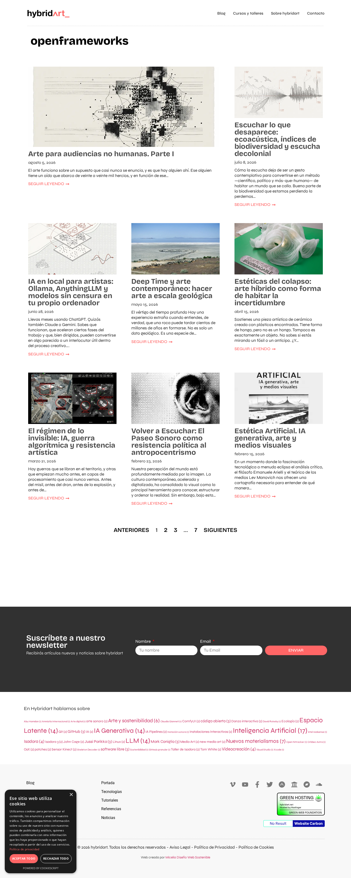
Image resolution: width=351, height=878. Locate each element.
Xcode (279, 749)
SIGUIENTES (220, 530)
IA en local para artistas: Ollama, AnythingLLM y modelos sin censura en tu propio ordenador (70, 292)
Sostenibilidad (139, 749)
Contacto (315, 13)
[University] (294, 784)
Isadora (34, 741)
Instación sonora (178, 731)
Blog (221, 13)
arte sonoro (96, 721)
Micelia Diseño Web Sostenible (187, 857)
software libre (115, 749)
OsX (29, 749)
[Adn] (282, 784)
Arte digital (78, 721)
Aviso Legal (180, 847)
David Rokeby (272, 721)
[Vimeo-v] (233, 784)
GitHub (76, 731)
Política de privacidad (24, 849)
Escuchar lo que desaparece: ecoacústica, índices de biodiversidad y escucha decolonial (277, 139)
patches (43, 749)
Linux (119, 742)
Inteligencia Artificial (270, 730)
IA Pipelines (156, 732)
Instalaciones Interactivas (211, 732)
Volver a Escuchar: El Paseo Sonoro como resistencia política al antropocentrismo (168, 442)
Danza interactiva (246, 721)
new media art (212, 742)
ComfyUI (191, 721)
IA (89, 732)
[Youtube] (245, 784)
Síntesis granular (159, 749)
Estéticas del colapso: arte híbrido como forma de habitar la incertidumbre (277, 292)
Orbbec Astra (316, 742)
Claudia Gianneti (170, 721)
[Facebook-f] (257, 784)
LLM (138, 741)
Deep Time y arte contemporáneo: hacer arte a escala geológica (172, 288)
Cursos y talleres (248, 13)
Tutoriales (109, 800)
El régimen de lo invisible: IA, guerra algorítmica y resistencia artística (71, 442)
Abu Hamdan (32, 721)
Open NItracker (296, 742)
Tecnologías (111, 791)
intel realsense (317, 731)
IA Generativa (119, 731)
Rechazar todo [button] (56, 859)
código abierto (216, 721)
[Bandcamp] (307, 784)
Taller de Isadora (185, 749)
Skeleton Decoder (88, 749)
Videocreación (239, 749)
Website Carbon (308, 823)
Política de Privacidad (214, 847)
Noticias (108, 817)
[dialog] (40, 831)
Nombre (143, 641)
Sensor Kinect (64, 749)
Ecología (290, 721)
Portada (108, 783)
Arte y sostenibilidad (134, 720)
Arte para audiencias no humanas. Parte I (101, 154)
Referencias (111, 809)
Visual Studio (264, 749)
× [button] (71, 795)
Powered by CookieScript (40, 868)
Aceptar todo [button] (24, 859)
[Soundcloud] (319, 784)
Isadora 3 (54, 742)
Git (62, 732)
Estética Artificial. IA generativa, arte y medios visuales (270, 438)
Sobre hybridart (285, 13)
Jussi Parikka (98, 741)
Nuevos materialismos (256, 741)
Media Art (189, 742)
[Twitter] (270, 784)
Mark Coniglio (165, 741)
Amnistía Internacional (56, 721)
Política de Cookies (256, 847)
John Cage (73, 742)
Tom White (210, 749)
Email (206, 641)
